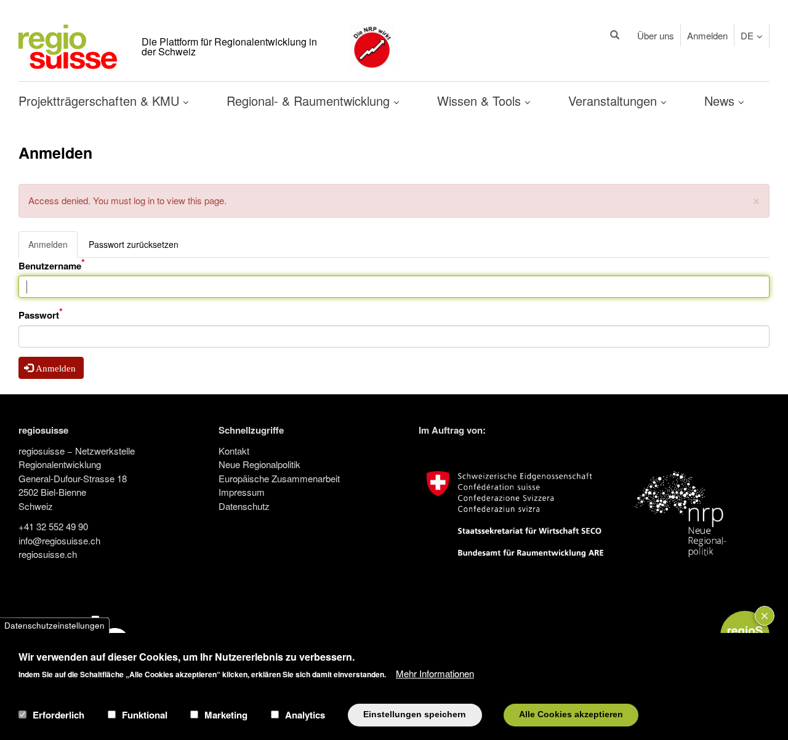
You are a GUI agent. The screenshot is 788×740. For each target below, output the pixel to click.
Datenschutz (244, 505)
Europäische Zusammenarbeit (279, 478)
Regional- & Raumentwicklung (310, 100)
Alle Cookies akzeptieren (571, 714)
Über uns (655, 35)
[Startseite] (67, 45)
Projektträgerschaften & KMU (100, 100)
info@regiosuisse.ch (59, 540)
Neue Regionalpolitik (259, 464)
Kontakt (234, 450)
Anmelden (707, 35)
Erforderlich (58, 715)
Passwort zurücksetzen (134, 244)
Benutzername (49, 266)
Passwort (38, 315)
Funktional (144, 715)
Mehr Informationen (435, 672)
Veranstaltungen (614, 100)
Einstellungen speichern (414, 714)
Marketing (225, 715)
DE (747, 35)
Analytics (305, 715)
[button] (756, 200)
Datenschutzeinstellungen (54, 625)
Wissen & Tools (481, 100)
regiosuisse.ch (47, 553)
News (721, 100)
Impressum (242, 491)
